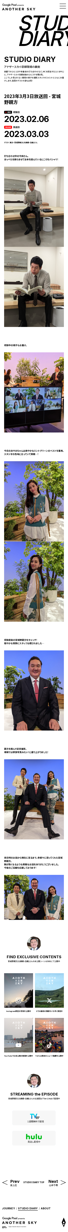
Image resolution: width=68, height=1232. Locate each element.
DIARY (28, 1208)
